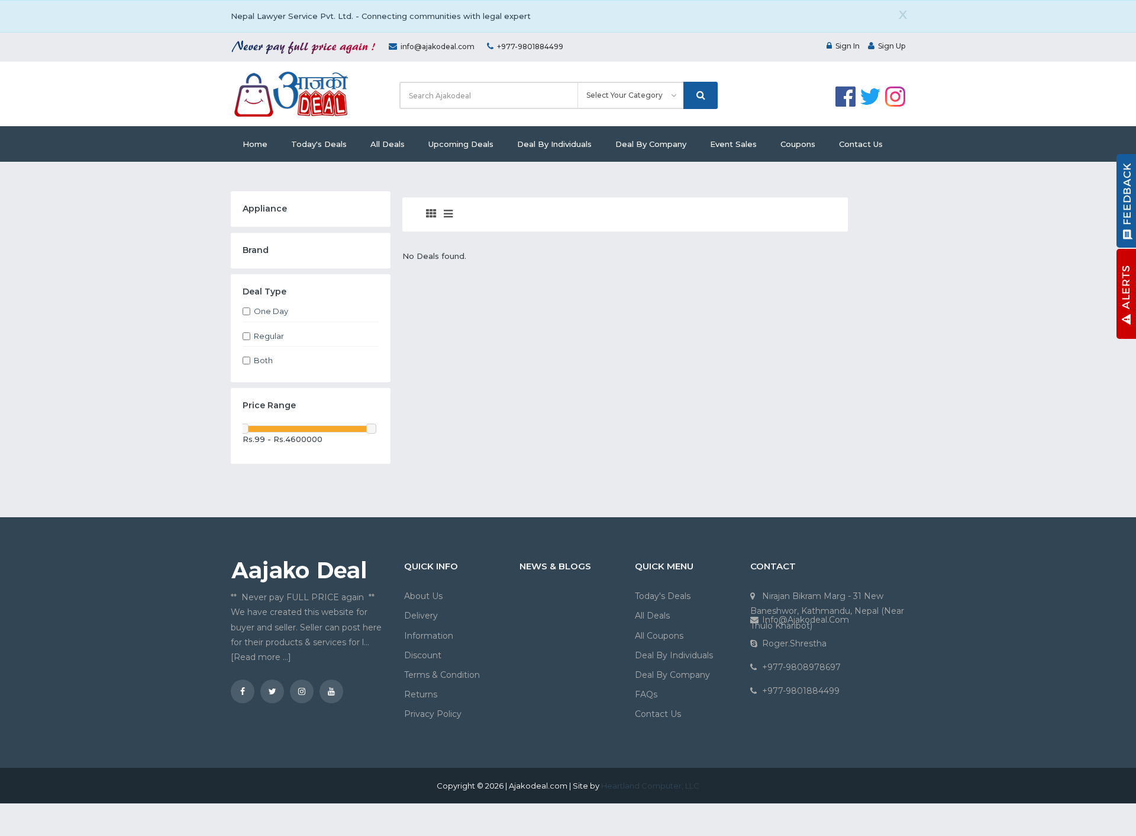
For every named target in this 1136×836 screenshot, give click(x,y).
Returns (420, 694)
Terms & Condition (442, 675)
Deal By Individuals (554, 144)
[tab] (431, 214)
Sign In (847, 45)
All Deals (387, 144)
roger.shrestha (794, 643)
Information (428, 635)
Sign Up (891, 45)
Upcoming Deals (460, 144)
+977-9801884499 (530, 46)
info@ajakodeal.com (438, 46)
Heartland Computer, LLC (650, 785)
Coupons (797, 144)
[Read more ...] (261, 657)
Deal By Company (650, 144)
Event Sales (733, 144)
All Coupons (659, 635)
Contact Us (861, 144)
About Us (423, 596)
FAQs (646, 694)
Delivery (421, 615)
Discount (422, 655)
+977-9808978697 (801, 667)
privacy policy (433, 714)
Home (255, 144)
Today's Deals (319, 144)
